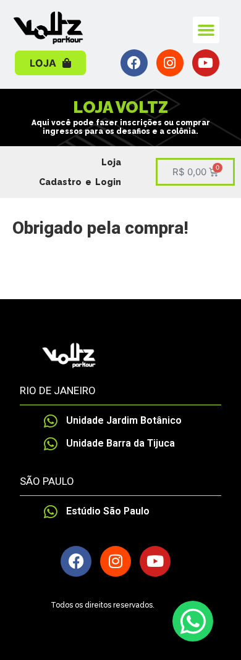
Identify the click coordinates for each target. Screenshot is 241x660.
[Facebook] (134, 62)
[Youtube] (205, 62)
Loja (111, 162)
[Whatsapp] (192, 621)
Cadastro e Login (80, 182)
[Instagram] (170, 62)
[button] (206, 30)
